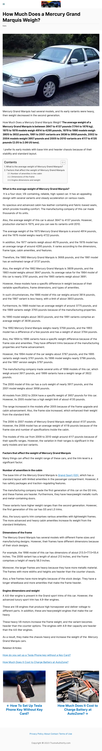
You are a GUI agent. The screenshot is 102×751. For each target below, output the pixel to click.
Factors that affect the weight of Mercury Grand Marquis (36, 170)
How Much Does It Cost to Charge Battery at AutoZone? (35, 662)
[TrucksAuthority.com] (51, 4)
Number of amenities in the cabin (26, 173)
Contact (54, 734)
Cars (4, 26)
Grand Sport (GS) (68, 475)
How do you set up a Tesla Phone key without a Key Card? (37, 655)
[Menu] (4, 4)
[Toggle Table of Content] (62, 162)
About (47, 734)
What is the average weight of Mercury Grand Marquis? (34, 166)
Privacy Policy (37, 734)
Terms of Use (65, 734)
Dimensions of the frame (23, 177)
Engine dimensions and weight (25, 180)
